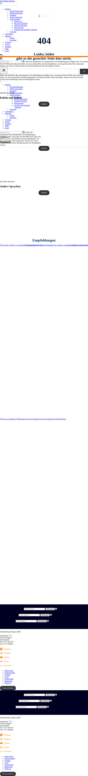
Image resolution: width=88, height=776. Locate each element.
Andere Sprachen (16, 17)
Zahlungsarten (10, 673)
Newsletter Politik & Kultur (13, 609)
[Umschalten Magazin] (40, 114)
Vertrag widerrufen (8, 688)
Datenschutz (9, 679)
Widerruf (8, 683)
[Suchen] (1, 59)
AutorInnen (9, 34)
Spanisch (13, 15)
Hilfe (7, 49)
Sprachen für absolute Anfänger (25, 30)
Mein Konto (9, 671)
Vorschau (13, 32)
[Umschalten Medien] (40, 85)
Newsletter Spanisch (10, 615)
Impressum (8, 681)
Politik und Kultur (16, 13)
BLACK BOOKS (21, 23)
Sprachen (13, 40)
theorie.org (18, 21)
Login (7, 51)
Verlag (7, 45)
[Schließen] (4, 70)
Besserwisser (19, 28)
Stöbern (44, 148)
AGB (7, 677)
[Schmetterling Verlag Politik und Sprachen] (44, 4)
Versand (7, 675)
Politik (12, 38)
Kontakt (8, 47)
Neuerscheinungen (16, 11)
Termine (8, 42)
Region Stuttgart (9, 621)
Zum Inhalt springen (7, 1)
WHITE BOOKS (20, 26)
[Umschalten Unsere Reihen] (40, 95)
